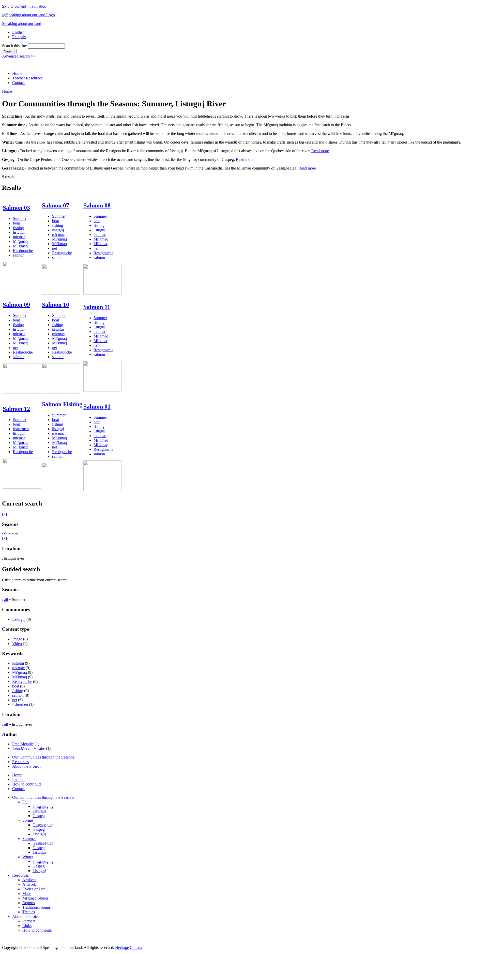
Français (19, 37)
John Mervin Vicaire (28, 748)
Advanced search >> (18, 56)
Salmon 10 (55, 304)
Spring (27, 820)
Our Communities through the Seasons (43, 757)
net (54, 248)
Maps (26, 893)
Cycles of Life (33, 889)
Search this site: (15, 46)
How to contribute (26, 784)
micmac (19, 237)
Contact (18, 82)
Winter (27, 857)
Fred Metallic (23, 744)
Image (17, 639)
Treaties (28, 912)
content (20, 6)
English (18, 32)
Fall (25, 802)
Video (17, 643)
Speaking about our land (21, 23)
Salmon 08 (97, 205)
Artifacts (29, 880)
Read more (320, 151)
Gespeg (39, 815)
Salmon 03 (16, 207)
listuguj (19, 232)
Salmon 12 (16, 408)
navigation (37, 6)
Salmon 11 (96, 307)
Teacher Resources (27, 78)
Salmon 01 (97, 406)
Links (27, 925)
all (6, 599)
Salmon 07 (55, 205)
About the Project (26, 766)
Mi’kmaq (20, 246)
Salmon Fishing (62, 404)
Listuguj (18, 619)
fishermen (21, 429)
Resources (20, 762)
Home (17, 73)
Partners (18, 779)
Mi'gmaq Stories (35, 898)
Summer (19, 218)
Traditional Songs (36, 907)
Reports (28, 903)
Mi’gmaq (20, 241)
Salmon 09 (16, 304)
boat (16, 223)
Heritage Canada (128, 947)
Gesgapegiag (43, 806)
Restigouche (23, 250)
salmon (18, 255)
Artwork (29, 884)
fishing (18, 228)
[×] (4, 514)
